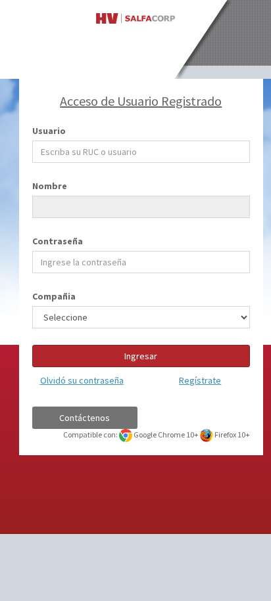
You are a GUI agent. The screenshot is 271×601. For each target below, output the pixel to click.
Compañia (54, 296)
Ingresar (140, 356)
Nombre (49, 186)
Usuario (49, 131)
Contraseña (57, 241)
